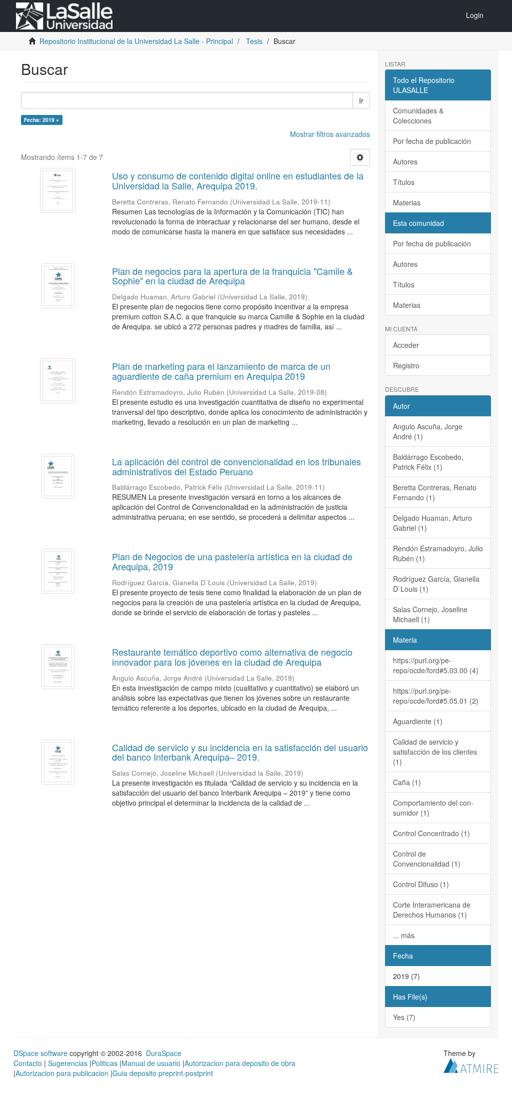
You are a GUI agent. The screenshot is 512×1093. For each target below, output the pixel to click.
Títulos (403, 182)
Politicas (105, 1063)
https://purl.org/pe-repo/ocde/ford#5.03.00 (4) (435, 665)
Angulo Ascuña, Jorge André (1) (427, 431)
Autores (405, 161)
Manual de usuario (151, 1063)
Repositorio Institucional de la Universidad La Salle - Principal (136, 41)
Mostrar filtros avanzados (330, 134)
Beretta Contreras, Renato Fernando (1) (434, 492)
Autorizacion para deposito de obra (240, 1063)
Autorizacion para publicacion (62, 1073)
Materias (406, 202)
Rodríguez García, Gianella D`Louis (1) (436, 584)
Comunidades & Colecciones (418, 115)
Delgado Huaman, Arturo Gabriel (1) (432, 523)
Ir (361, 100)
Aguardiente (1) (417, 721)
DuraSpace (164, 1053)
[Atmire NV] (471, 1064)
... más (403, 935)
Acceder (406, 345)
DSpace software (41, 1053)
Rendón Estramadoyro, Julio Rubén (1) (438, 553)
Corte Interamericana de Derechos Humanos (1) (431, 910)
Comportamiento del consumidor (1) (433, 808)
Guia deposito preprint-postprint (162, 1073)
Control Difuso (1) (421, 884)
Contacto (28, 1063)
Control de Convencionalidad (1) (426, 859)
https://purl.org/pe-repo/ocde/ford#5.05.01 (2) (435, 696)
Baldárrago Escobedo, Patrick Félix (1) (428, 462)
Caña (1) (407, 782)
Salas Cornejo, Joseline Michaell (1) (430, 614)
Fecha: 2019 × (41, 119)
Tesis (254, 41)
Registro (406, 365)
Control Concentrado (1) (431, 833)
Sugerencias (68, 1063)
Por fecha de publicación (432, 141)
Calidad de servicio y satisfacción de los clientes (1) (435, 752)
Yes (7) (404, 1017)
